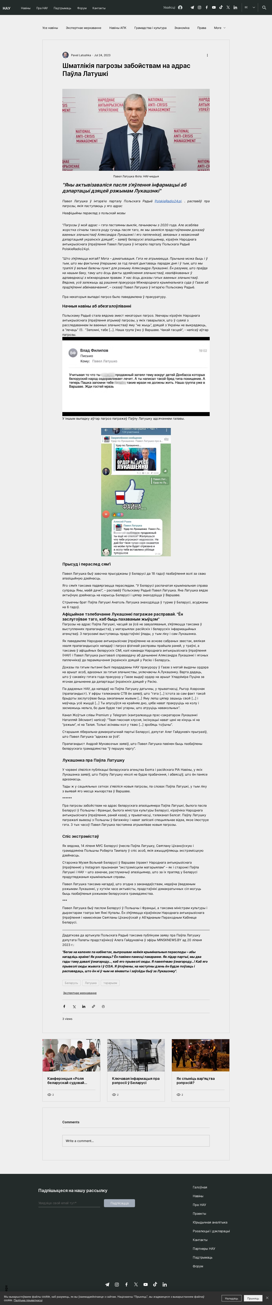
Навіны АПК (117, 28)
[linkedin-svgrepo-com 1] (235, 7)
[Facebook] (206, 7)
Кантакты (200, 1240)
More (217, 28)
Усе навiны (50, 28)
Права (201, 28)
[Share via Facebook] (64, 1006)
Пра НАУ (199, 1205)
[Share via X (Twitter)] (74, 1006)
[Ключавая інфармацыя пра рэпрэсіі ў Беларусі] (136, 1055)
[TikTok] (221, 7)
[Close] (267, 1298)
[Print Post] (103, 1006)
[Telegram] (192, 7)
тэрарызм (110, 983)
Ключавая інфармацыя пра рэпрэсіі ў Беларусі (135, 1080)
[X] (228, 7)
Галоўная (200, 1187)
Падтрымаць (202, 1257)
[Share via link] (93, 1006)
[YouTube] (214, 7)
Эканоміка (181, 28)
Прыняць (253, 1298)
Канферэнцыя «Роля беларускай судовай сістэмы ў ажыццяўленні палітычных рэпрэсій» (69, 1080)
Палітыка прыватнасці (28, 1300)
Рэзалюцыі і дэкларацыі (211, 1231)
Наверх (6, 1291)
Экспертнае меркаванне (83, 28)
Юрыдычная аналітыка (210, 1222)
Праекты (199, 1214)
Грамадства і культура (150, 28)
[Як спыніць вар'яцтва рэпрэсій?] (200, 1055)
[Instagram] (199, 7)
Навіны (198, 1196)
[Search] (264, 7)
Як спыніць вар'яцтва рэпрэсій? (196, 1080)
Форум (198, 1266)
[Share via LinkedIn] (84, 1006)
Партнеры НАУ (204, 1249)
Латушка (91, 983)
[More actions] (207, 55)
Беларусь (71, 983)
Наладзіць (231, 1298)
